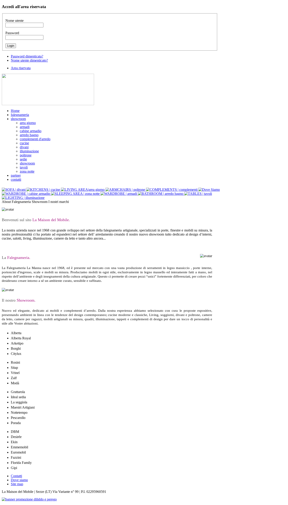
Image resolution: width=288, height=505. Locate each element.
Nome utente (14, 20)
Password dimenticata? (27, 56)
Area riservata (21, 68)
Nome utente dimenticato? (29, 60)
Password (12, 33)
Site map (17, 484)
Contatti (16, 476)
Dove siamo (19, 480)
